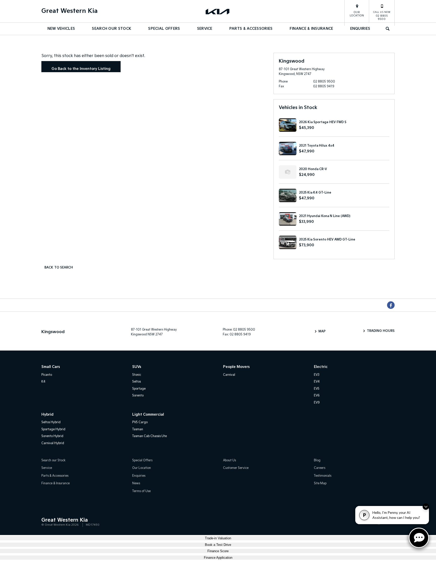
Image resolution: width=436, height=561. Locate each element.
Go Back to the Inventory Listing (81, 69)
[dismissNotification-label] (426, 506)
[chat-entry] (419, 538)
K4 (43, 382)
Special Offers (164, 28)
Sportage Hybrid (53, 429)
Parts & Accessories (251, 28)
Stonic (136, 375)
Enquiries (360, 28)
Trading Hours (381, 331)
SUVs (136, 367)
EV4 (317, 382)
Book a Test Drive (218, 545)
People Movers (236, 367)
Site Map (320, 483)
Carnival (229, 375)
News (136, 483)
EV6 (317, 395)
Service (204, 28)
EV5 (316, 389)
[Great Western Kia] (218, 11)
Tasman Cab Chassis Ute (149, 436)
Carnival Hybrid (52, 443)
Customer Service (236, 468)
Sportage (139, 389)
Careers (319, 468)
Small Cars (50, 367)
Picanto (46, 375)
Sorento (138, 395)
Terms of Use (141, 491)
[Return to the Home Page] (46, 522)
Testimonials (322, 476)
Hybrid (47, 414)
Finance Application (218, 557)
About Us (229, 460)
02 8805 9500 (382, 16)
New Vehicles (61, 28)
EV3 (316, 375)
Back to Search (58, 268)
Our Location (357, 14)
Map (321, 331)
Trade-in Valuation (218, 538)
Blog (317, 460)
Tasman (137, 429)
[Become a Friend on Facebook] (391, 305)
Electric (321, 367)
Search (388, 29)
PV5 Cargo (140, 422)
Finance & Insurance (311, 28)
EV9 (317, 403)
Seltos (136, 382)
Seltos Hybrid (51, 422)
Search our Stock (111, 28)
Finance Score (218, 551)
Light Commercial (148, 414)
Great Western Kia (69, 11)
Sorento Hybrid (52, 436)
